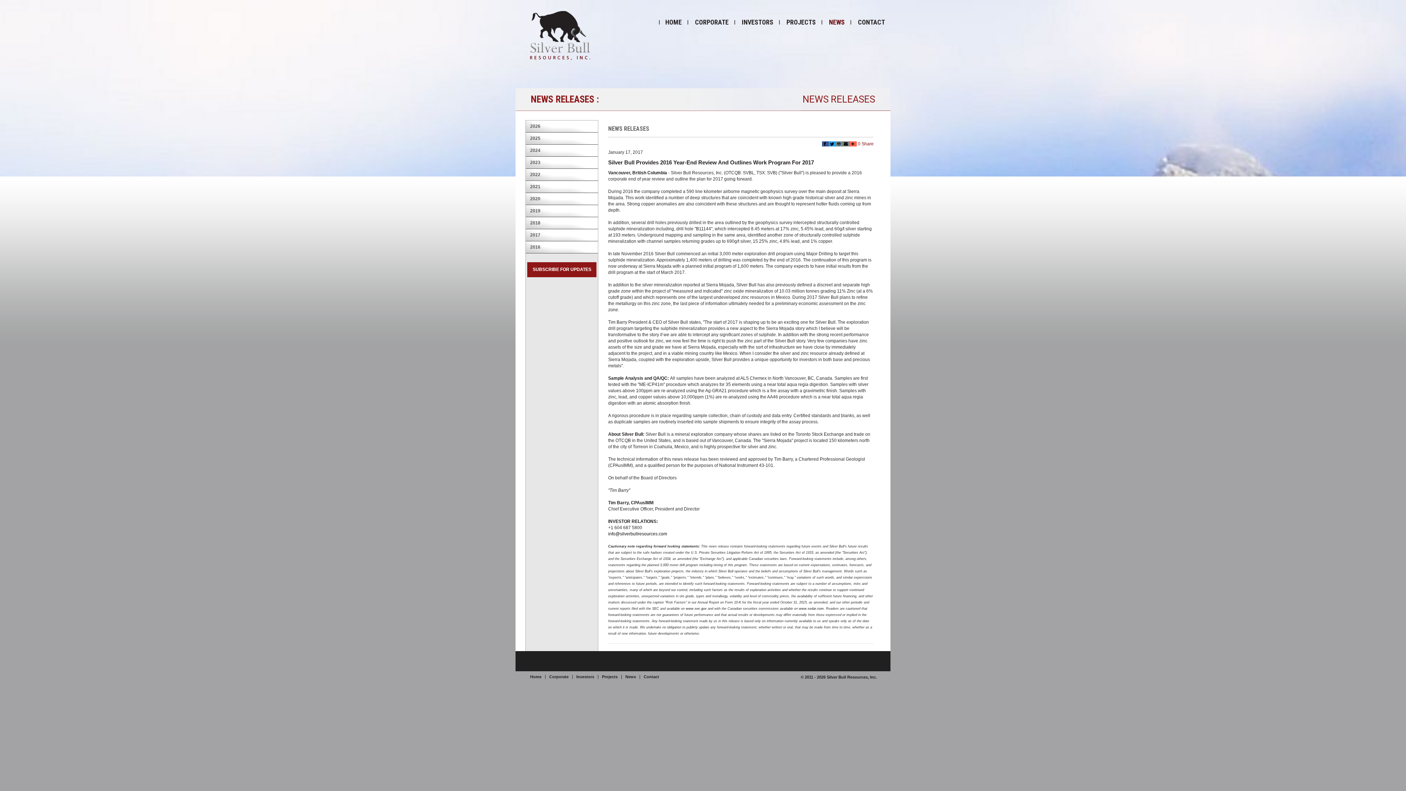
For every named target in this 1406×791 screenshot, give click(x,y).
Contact (871, 22)
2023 (535, 162)
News (837, 22)
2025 (535, 138)
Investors (757, 22)
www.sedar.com (811, 608)
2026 (535, 126)
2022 (535, 174)
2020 (535, 198)
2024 (535, 150)
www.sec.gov (696, 608)
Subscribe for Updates (562, 269)
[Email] (846, 143)
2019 (535, 210)
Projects (801, 22)
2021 (535, 186)
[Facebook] (825, 143)
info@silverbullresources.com (637, 533)
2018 (535, 223)
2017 (535, 235)
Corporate (712, 22)
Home (673, 22)
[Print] (839, 143)
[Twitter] (832, 143)
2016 (535, 247)
